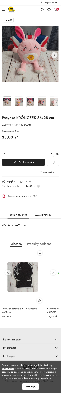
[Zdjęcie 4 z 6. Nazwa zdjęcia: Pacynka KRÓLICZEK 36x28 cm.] (42, 102)
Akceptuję (30, 386)
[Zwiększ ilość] (51, 154)
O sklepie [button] (9, 356)
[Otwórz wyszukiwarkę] (42, 10)
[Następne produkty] (53, 272)
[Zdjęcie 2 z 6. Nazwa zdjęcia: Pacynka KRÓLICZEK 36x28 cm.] (19, 102)
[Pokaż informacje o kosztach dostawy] (38, 186)
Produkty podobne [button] (39, 244)
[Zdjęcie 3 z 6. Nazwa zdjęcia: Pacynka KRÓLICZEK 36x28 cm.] (30, 102)
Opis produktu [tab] (18, 214)
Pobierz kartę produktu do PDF (22, 196)
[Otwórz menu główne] (3, 10)
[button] (54, 55)
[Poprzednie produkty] (8, 272)
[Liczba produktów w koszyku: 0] (55, 10)
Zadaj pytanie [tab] (43, 214)
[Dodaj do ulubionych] (53, 162)
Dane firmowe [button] (12, 339)
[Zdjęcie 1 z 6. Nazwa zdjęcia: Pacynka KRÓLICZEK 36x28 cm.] (7, 102)
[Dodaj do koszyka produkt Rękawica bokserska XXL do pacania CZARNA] (39, 300)
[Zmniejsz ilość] (4, 154)
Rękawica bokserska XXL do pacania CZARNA (19, 310)
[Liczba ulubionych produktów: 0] (49, 10)
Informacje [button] (9, 348)
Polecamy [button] (16, 244)
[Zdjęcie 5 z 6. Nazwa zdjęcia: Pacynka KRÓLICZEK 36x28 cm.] (54, 102)
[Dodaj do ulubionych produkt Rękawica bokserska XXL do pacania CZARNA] (40, 253)
